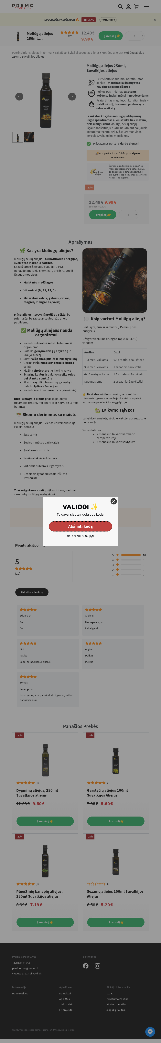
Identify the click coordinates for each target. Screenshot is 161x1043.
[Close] (113, 501)
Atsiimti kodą (80, 526)
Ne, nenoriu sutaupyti (80, 536)
